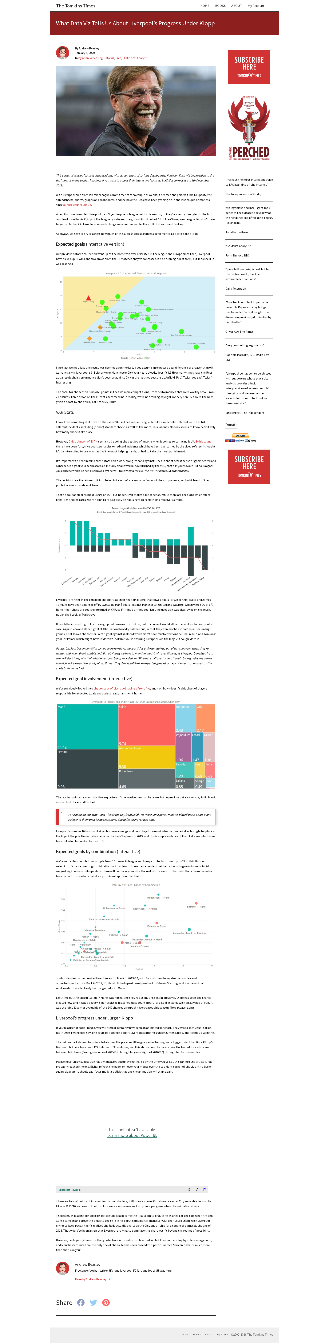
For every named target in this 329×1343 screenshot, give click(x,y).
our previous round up (77, 205)
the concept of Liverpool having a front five (122, 688)
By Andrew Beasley (90, 58)
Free (118, 58)
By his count (203, 441)
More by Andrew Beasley (91, 1279)
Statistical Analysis (135, 58)
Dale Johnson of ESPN (83, 441)
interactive (120, 678)
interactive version (105, 244)
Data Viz (109, 58)
